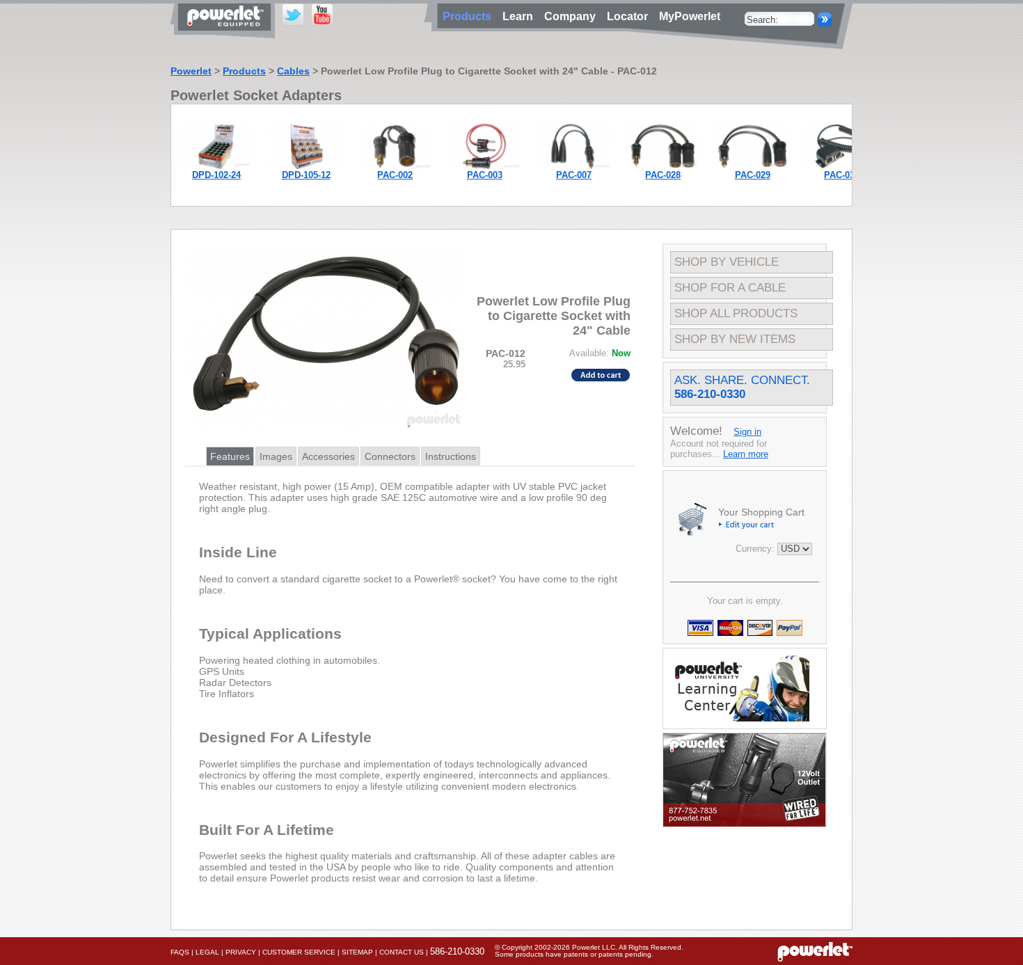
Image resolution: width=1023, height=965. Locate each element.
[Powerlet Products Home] (226, 33)
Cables (293, 71)
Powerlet (191, 71)
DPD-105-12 (306, 175)
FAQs (179, 952)
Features (230, 456)
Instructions (450, 456)
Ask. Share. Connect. (742, 387)
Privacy (240, 952)
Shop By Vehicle (726, 262)
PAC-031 (841, 175)
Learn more (745, 454)
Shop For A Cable (730, 287)
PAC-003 (484, 175)
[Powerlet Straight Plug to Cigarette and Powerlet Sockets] (752, 166)
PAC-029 (752, 175)
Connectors (390, 456)
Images (276, 456)
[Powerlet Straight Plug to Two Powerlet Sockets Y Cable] (573, 166)
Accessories (328, 456)
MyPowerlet (689, 16)
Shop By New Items (734, 339)
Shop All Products (736, 313)
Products (244, 71)
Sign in (747, 431)
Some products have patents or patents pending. (574, 954)
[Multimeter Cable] (484, 166)
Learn (520, 16)
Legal (207, 952)
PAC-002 (395, 175)
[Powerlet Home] (814, 951)
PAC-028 (663, 175)
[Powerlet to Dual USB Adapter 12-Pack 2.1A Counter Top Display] (305, 166)
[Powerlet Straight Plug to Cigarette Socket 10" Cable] (395, 166)
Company (572, 16)
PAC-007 (574, 175)
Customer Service (298, 952)
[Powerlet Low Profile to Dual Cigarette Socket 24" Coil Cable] (841, 166)
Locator (630, 16)
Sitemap (357, 952)
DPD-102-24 (216, 175)
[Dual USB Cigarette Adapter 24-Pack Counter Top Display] (216, 166)
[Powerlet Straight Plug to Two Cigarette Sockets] (663, 166)
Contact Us (401, 952)
